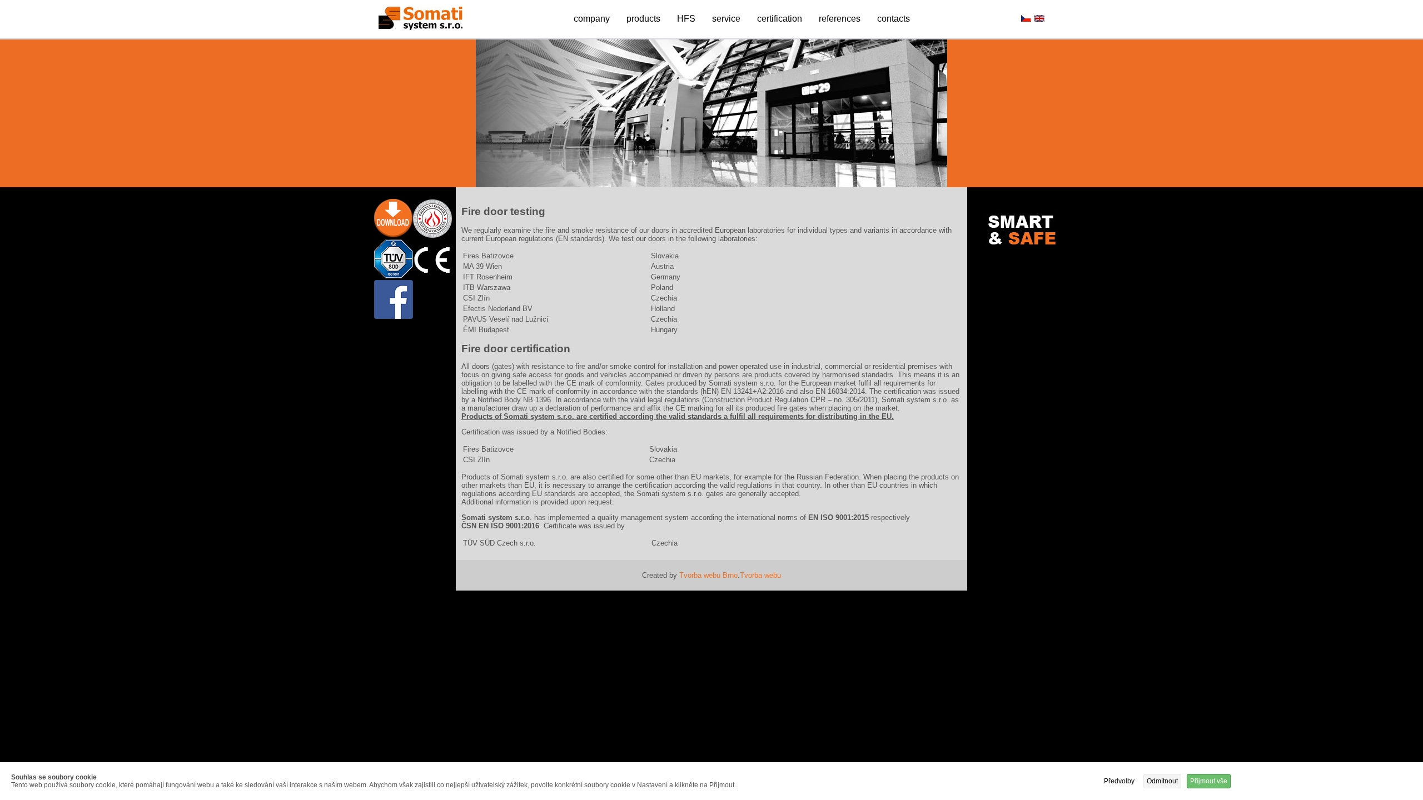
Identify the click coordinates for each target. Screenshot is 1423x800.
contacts (893, 18)
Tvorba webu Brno (708, 575)
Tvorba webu (760, 575)
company (592, 18)
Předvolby (1119, 781)
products (643, 18)
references (839, 18)
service (726, 18)
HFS (686, 18)
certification (779, 18)
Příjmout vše (1208, 781)
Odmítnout (1162, 781)
